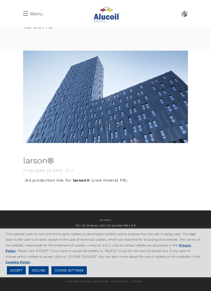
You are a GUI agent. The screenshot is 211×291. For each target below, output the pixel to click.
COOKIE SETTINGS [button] (69, 270)
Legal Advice (100, 281)
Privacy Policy (120, 281)
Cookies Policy (17, 262)
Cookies (137, 281)
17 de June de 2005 (42, 171)
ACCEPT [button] (16, 270)
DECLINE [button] (38, 270)
